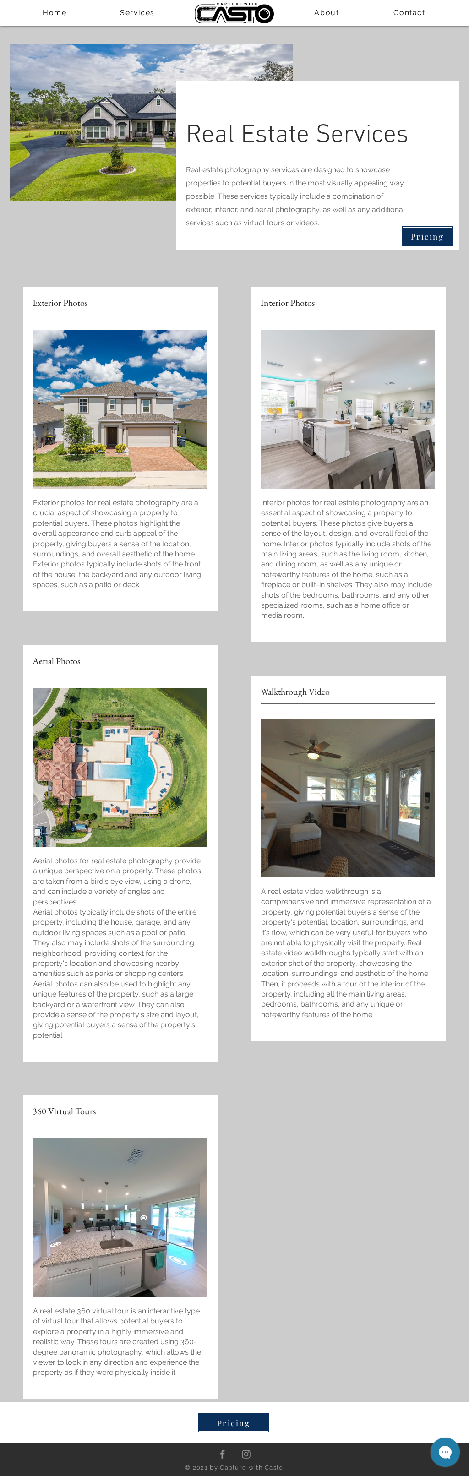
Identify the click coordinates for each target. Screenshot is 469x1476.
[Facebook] (222, 1454)
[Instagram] (246, 1454)
